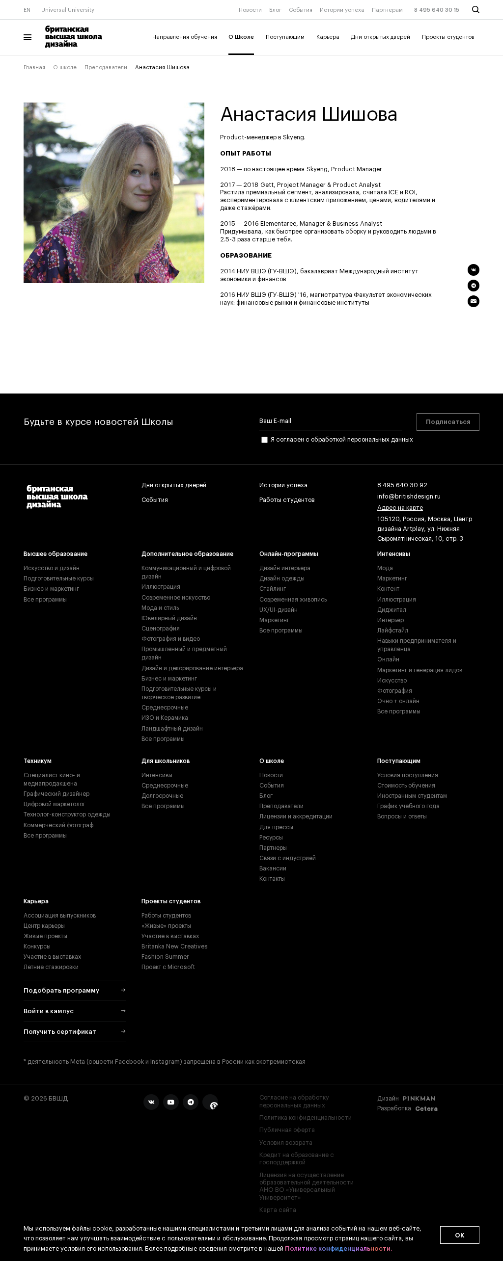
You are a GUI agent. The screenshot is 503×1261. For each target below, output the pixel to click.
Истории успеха (342, 10)
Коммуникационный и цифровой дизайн (186, 572)
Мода (385, 568)
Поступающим (285, 37)
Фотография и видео (170, 639)
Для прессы (276, 827)
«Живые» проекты (166, 926)
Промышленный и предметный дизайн (184, 653)
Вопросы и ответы (402, 816)
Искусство (392, 680)
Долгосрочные (162, 796)
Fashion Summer (165, 957)
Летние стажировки (51, 967)
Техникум (38, 761)
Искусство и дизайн (52, 568)
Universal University (67, 10)
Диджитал (391, 610)
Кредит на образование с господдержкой (296, 1158)
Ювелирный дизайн (169, 618)
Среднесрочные (164, 707)
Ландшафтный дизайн (172, 729)
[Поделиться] (473, 270)
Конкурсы (37, 946)
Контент (388, 589)
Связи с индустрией (287, 858)
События (300, 10)
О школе (65, 67)
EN (27, 10)
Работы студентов (287, 500)
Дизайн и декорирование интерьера (192, 668)
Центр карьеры (44, 926)
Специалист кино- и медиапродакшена (52, 779)
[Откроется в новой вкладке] (151, 1102)
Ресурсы (271, 838)
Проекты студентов (448, 37)
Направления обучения (184, 37)
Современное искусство (175, 598)
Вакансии (272, 868)
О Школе (241, 37)
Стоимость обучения (406, 785)
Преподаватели (105, 67)
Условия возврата (285, 1143)
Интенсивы (393, 554)
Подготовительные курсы (59, 578)
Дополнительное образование (187, 554)
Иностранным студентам (412, 796)
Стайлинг (272, 589)
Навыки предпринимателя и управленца (416, 645)
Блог (275, 10)
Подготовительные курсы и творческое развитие (179, 693)
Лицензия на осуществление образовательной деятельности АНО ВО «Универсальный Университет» (306, 1186)
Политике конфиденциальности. (338, 1248)
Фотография (394, 691)
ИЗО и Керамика (164, 718)
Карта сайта (277, 1210)
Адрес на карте (400, 508)
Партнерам (387, 10)
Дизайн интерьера (284, 568)
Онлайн (388, 659)
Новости (250, 10)
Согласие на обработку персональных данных (294, 1101)
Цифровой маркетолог (54, 804)
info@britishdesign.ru (409, 496)
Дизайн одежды (282, 578)
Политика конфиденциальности (305, 1118)
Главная (34, 67)
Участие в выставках (52, 957)
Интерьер (390, 620)
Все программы (45, 600)
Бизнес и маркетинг (51, 589)
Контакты (272, 879)
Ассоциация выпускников (60, 916)
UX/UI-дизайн (278, 610)
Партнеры (273, 848)
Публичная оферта (287, 1130)
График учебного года (408, 806)
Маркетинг (274, 620)
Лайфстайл (392, 630)
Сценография (160, 628)
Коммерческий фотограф (58, 825)
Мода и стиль (160, 608)
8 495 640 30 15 (436, 10)
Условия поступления (407, 775)
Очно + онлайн (398, 701)
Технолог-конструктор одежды (67, 814)
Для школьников (165, 761)
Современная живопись (293, 600)
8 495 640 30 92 (402, 485)
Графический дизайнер (56, 794)
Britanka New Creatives (174, 946)
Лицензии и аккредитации (296, 816)
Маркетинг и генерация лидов (419, 670)
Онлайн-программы (288, 554)
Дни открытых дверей (380, 37)
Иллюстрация (160, 587)
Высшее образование (55, 554)
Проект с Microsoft (168, 967)
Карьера (327, 37)
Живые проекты (45, 936)
